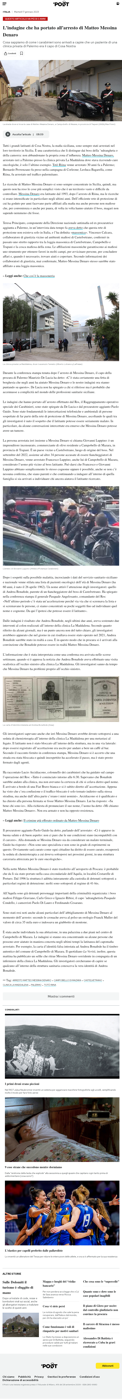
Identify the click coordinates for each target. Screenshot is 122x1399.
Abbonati (107, 1365)
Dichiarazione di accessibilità (20, 1380)
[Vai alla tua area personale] (117, 3)
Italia (6, 11)
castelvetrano (93, 980)
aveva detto (75, 227)
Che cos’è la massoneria (39, 276)
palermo (36, 984)
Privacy (39, 1376)
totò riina (50, 984)
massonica (79, 232)
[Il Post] (61, 3)
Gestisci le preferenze (61, 1376)
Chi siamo (8, 1376)
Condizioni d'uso (90, 1376)
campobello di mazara (67, 980)
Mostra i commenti (61, 996)
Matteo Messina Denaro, (98, 155)
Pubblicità (24, 1376)
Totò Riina (59, 165)
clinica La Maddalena (15, 984)
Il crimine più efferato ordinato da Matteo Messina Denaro (61, 820)
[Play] (7, 134)
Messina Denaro (29, 194)
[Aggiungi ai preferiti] (21, 53)
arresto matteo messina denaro (32, 980)
